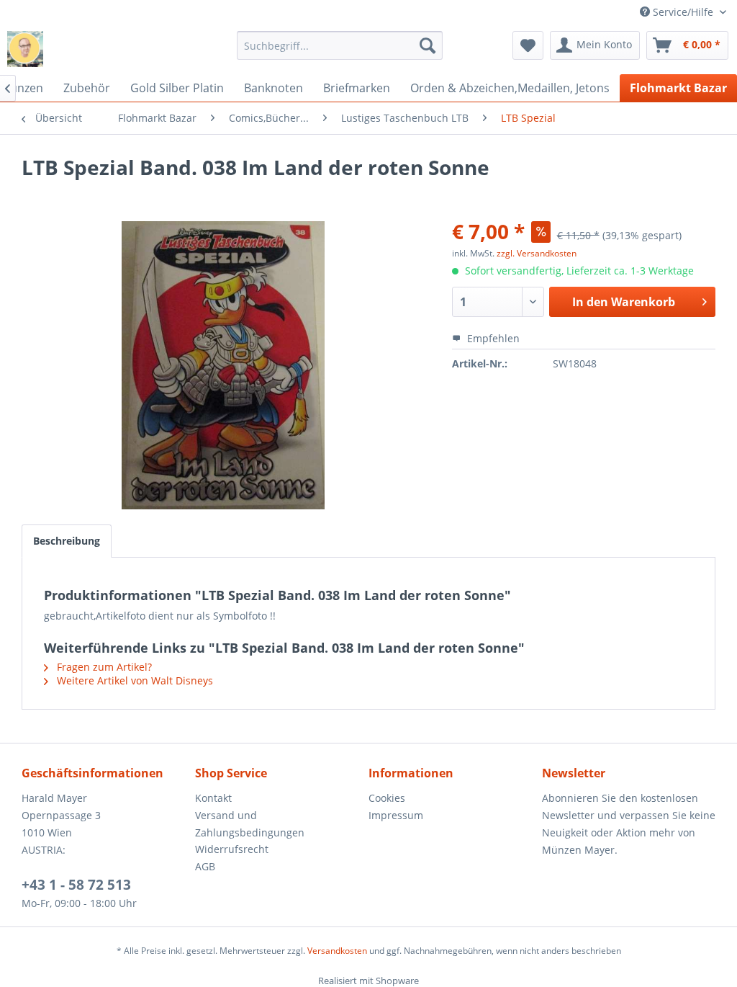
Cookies (386, 798)
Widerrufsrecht (231, 849)
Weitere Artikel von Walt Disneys (133, 680)
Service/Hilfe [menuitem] (683, 12)
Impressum (395, 815)
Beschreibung (66, 541)
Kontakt (213, 798)
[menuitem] (340, 45)
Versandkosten (337, 950)
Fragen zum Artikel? (103, 667)
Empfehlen (492, 338)
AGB (205, 866)
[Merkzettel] (527, 45)
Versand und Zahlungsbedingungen (249, 823)
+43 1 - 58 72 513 (76, 884)
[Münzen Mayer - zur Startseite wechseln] (25, 49)
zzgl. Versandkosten (537, 253)
